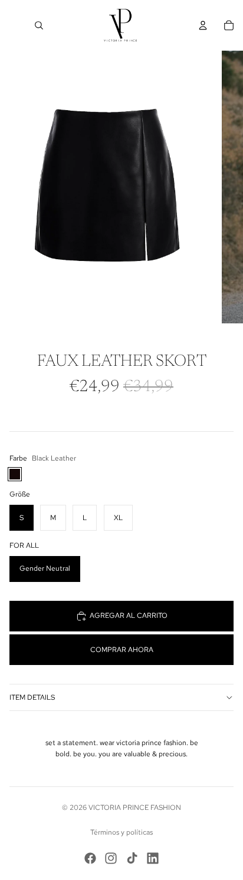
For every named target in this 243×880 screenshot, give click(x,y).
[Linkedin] (153, 858)
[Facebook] (90, 858)
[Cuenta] (203, 25)
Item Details (32, 697)
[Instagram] (111, 858)
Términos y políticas (121, 832)
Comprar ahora (121, 649)
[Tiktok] (132, 858)
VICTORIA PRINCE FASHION (134, 807)
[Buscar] (39, 25)
